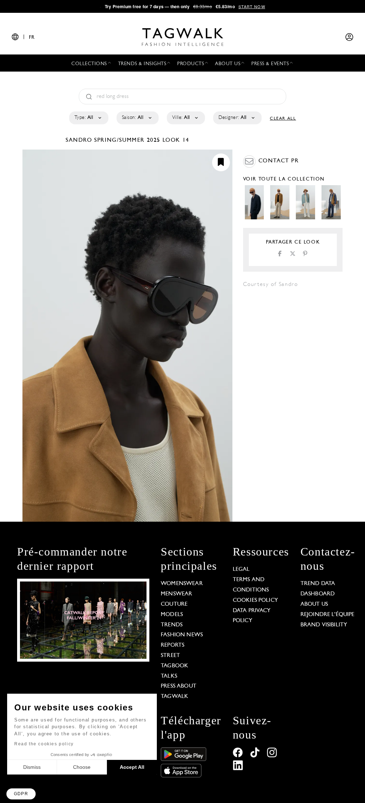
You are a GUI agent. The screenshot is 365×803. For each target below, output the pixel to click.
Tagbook (174, 666)
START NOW (251, 6)
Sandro (80, 140)
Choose (82, 767)
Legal (241, 569)
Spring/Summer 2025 (127, 140)
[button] (21, 793)
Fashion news (182, 635)
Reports (172, 645)
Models (172, 614)
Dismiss (32, 767)
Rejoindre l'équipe (327, 614)
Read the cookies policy (44, 743)
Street (170, 655)
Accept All (132, 767)
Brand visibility (323, 625)
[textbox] (88, 118)
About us (314, 604)
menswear (176, 594)
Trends (171, 625)
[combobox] (88, 118)
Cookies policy (255, 600)
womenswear (182, 583)
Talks (169, 676)
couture (174, 604)
